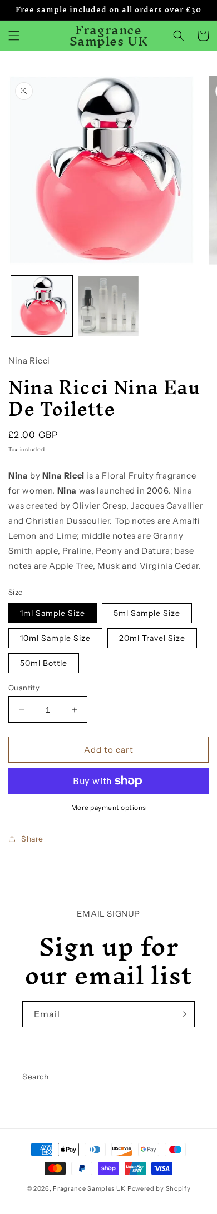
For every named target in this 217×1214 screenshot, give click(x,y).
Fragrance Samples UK (89, 1188)
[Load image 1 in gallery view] (41, 306)
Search (35, 1077)
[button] (14, 35)
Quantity (24, 687)
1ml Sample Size (52, 613)
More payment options (108, 807)
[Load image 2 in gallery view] (108, 306)
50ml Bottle (43, 663)
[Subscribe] (182, 1014)
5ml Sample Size (147, 613)
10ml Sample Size (55, 638)
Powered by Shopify (159, 1188)
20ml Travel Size (152, 638)
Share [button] (32, 839)
